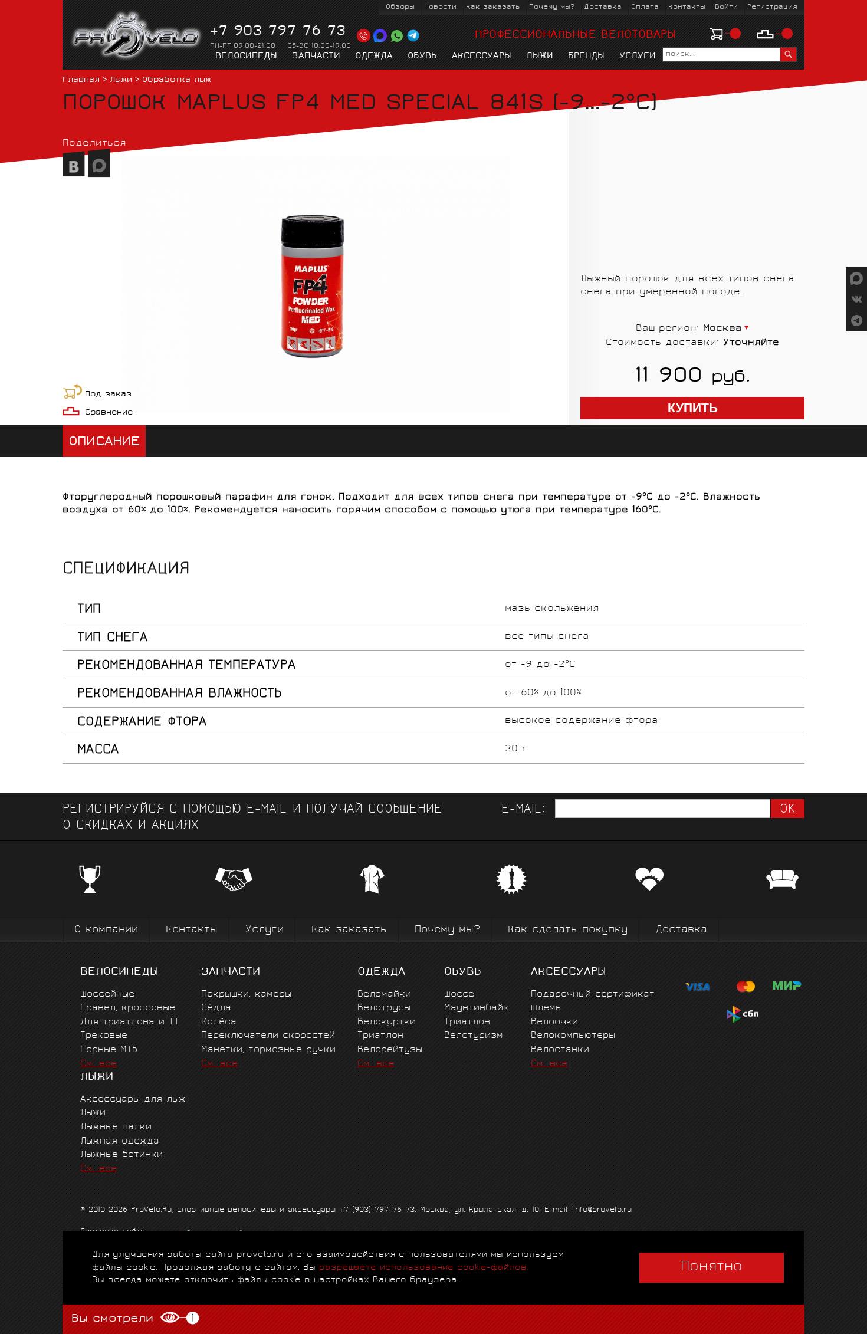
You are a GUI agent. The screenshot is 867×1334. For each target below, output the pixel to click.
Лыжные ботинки (121, 1155)
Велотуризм (473, 1036)
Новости (440, 7)
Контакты (686, 7)
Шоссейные (107, 994)
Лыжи (539, 57)
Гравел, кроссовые (127, 1008)
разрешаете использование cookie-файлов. (423, 1267)
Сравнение (109, 413)
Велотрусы (383, 1008)
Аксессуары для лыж (133, 1099)
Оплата (645, 7)
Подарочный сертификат (593, 994)
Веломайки (384, 994)
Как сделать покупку (568, 930)
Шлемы (546, 1008)
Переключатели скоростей (268, 1036)
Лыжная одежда (119, 1141)
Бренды (586, 57)
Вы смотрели (132, 1318)
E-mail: (523, 810)
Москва (722, 329)
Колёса (219, 1022)
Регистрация (772, 7)
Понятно (712, 1267)
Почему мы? (551, 7)
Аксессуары (481, 57)
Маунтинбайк (476, 1008)
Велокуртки (386, 1022)
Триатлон (380, 1036)
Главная (81, 80)
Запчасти (316, 57)
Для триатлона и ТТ (129, 1022)
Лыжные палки (116, 1127)
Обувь (422, 57)
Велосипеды (246, 57)
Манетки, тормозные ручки (268, 1050)
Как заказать (493, 7)
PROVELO (137, 36)
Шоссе (459, 994)
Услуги (637, 57)
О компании (106, 930)
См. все (98, 1064)
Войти (726, 7)
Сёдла (216, 1008)
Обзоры (400, 7)
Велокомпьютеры (573, 1036)
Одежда (374, 57)
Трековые (103, 1036)
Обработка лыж (176, 80)
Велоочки (554, 1022)
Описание (104, 442)
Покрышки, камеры (246, 994)
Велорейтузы (389, 1050)
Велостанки (560, 1050)
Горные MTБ (108, 1050)
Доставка (603, 7)
